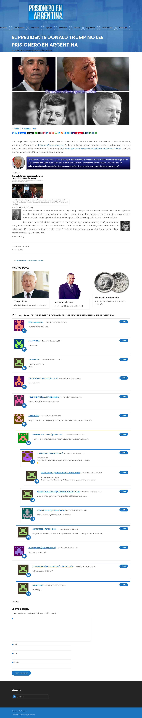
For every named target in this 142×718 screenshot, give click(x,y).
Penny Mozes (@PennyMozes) (50, 453)
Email (15, 653)
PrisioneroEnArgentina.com (51, 145)
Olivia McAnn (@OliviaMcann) (42, 548)
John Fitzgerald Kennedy (35, 260)
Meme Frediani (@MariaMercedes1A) (44, 397)
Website (16, 662)
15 (35, 128)
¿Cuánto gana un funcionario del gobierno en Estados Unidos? (92, 148)
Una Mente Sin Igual (63, 302)
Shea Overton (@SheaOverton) (51, 510)
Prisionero (27, 128)
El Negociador (20, 301)
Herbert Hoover (21, 260)
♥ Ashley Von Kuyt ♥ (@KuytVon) (47, 434)
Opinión (16, 128)
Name (15, 644)
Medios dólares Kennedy (107, 297)
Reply (124, 322)
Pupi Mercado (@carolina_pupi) (43, 378)
